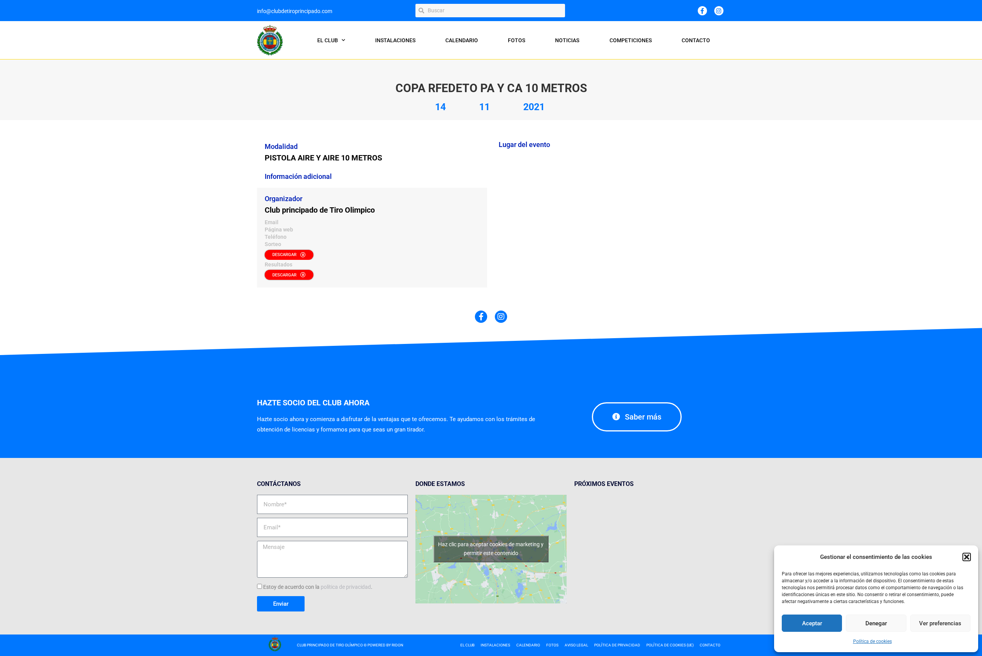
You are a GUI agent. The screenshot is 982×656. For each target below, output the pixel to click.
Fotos (516, 40)
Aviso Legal (576, 645)
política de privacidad (346, 587)
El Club (327, 40)
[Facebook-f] (702, 10)
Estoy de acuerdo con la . (317, 587)
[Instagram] (718, 10)
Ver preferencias (940, 623)
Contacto (696, 40)
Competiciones (631, 40)
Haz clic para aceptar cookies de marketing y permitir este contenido (491, 548)
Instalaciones (395, 40)
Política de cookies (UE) (670, 645)
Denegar (876, 623)
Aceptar (812, 623)
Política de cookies (872, 641)
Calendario (461, 40)
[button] (966, 557)
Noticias (567, 40)
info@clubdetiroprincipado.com (294, 11)
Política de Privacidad (617, 645)
